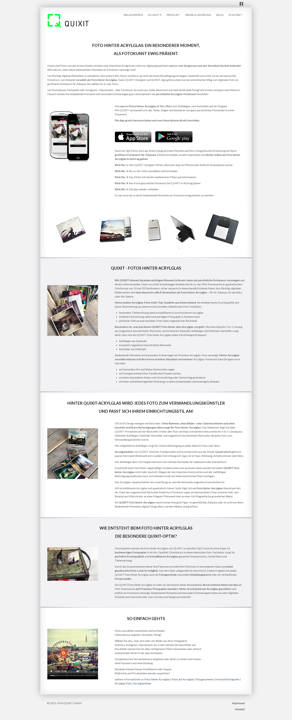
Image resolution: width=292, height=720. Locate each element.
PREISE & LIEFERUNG (198, 14)
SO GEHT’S (155, 14)
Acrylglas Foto (123, 683)
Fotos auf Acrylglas (183, 679)
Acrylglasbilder (142, 683)
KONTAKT (235, 14)
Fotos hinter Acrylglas (157, 679)
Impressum (238, 703)
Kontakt (240, 709)
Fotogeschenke (204, 679)
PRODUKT (173, 14)
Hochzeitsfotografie (227, 679)
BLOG (220, 14)
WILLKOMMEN (133, 14)
